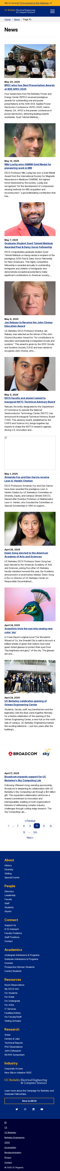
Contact (8, 941)
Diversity (8, 869)
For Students (10, 993)
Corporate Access (13, 1068)
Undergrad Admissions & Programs (21, 955)
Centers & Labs (12, 1038)
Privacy (7, 1157)
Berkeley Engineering (14, 1137)
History (8, 865)
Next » (31, 837)
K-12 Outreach (11, 929)
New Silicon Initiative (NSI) (18, 1072)
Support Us (10, 925)
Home (7, 19)
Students (9, 907)
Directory (9, 891)
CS (5, 1127)
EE (5, 1122)
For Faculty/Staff (13, 1016)
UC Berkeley (10, 1132)
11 (44, 825)
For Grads (9, 996)
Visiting (8, 873)
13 (24, 832)
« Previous (31, 820)
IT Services (10, 1009)
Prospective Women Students (19, 967)
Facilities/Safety (12, 1013)
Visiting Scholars (12, 1020)
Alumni (7, 911)
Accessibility (10, 1147)
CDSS (7, 1142)
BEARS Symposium (14, 1054)
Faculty (8, 899)
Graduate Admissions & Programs (21, 959)
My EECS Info (11, 989)
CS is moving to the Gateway (34, 3)
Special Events (11, 877)
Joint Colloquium (12, 1050)
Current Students (12, 971)
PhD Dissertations (13, 1046)
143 (35, 832)
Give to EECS (29, 1101)
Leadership (9, 895)
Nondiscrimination (12, 1152)
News (17, 19)
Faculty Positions (13, 933)
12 (51, 825)
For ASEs (9, 1004)
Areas (7, 1034)
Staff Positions (11, 937)
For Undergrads (12, 1000)
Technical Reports (13, 1042)
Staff (6, 903)
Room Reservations (14, 985)
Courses (8, 963)
